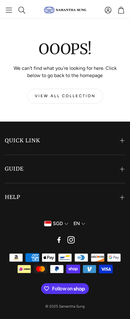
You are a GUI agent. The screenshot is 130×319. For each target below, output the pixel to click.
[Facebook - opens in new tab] (59, 239)
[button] (9, 10)
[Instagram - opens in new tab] (71, 239)
